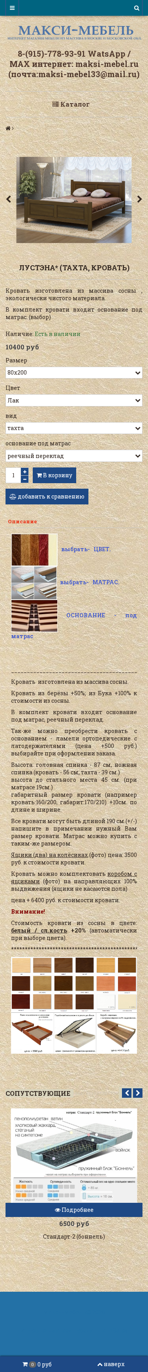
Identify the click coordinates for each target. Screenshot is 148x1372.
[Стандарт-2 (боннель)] (74, 1155)
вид (11, 415)
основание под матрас (38, 443)
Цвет (13, 387)
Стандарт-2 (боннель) (74, 1236)
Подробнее (77, 1209)
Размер (16, 360)
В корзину (57, 475)
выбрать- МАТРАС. (89, 582)
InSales (117, 1330)
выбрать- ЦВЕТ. (86, 549)
